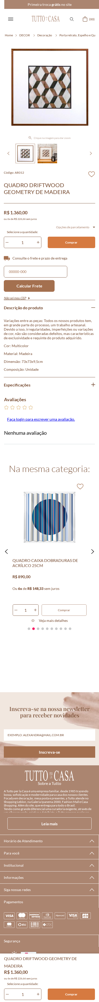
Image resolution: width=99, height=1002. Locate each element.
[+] (38, 994)
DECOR (24, 35)
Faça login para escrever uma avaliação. (41, 419)
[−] (7, 994)
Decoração (44, 35)
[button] (72, 19)
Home (9, 35)
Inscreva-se (49, 752)
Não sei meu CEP (15, 298)
